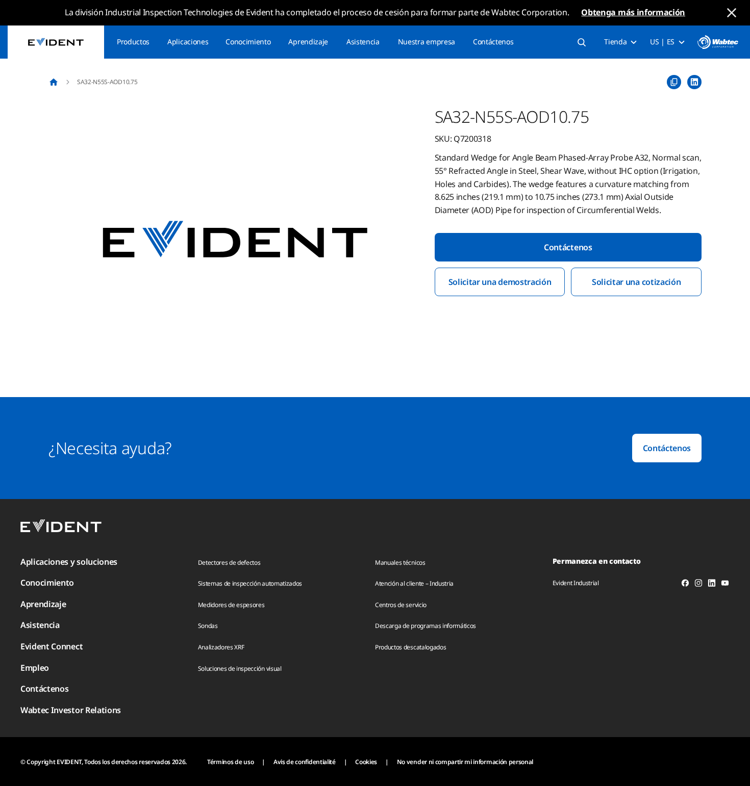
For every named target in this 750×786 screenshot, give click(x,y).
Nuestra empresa (426, 41)
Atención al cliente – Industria (414, 583)
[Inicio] (53, 82)
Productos (133, 41)
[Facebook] (685, 584)
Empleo (34, 667)
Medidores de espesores (231, 604)
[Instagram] (698, 584)
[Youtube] (725, 584)
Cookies (366, 761)
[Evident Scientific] (56, 42)
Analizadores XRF (221, 647)
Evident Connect (51, 646)
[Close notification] (731, 12)
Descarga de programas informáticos (425, 625)
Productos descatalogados (410, 647)
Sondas (208, 625)
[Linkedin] (711, 584)
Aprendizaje (308, 41)
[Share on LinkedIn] (694, 82)
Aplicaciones (187, 41)
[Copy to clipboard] (674, 82)
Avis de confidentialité (304, 761)
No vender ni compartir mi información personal (465, 761)
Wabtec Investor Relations (70, 710)
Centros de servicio (401, 604)
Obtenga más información (633, 12)
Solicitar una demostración (500, 281)
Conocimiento (248, 41)
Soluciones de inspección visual (240, 668)
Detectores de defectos (229, 562)
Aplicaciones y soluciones (68, 561)
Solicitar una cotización (636, 281)
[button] (235, 240)
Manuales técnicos (400, 562)
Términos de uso (230, 761)
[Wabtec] (717, 42)
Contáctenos (493, 41)
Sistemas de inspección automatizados (250, 583)
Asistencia (363, 41)
